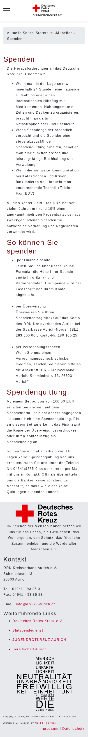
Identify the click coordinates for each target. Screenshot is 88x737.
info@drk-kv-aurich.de (36, 604)
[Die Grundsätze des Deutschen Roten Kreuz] (44, 684)
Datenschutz (73, 728)
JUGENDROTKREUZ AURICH (39, 640)
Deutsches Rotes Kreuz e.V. (37, 621)
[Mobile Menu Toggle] (6, 10)
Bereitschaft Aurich (29, 649)
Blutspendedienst (27, 630)
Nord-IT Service (45, 723)
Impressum (49, 728)
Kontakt (32, 474)
